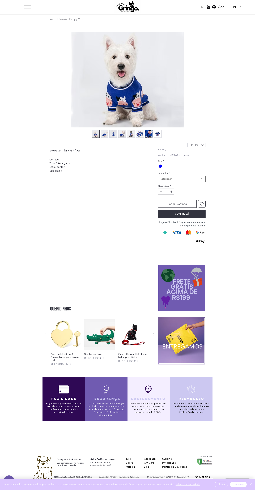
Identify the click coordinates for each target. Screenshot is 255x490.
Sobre (129, 462)
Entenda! (72, 465)
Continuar (238, 484)
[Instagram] (199, 476)
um (101, 462)
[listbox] (196, 145)
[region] (181, 342)
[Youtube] (206, 476)
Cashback (150, 458)
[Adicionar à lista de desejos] (202, 204)
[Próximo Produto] (154, 334)
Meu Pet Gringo (64, 477)
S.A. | (72, 477)
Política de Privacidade (188, 484)
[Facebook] (203, 476)
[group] (99, 342)
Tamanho (164, 172)
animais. (64, 465)
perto (100, 465)
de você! (107, 465)
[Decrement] (161, 191)
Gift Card (149, 462)
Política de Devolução (174, 466)
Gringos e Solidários (69, 459)
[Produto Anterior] (45, 334)
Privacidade (169, 462)
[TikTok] (209, 476)
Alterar (221, 484)
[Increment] (172, 191)
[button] (27, 7)
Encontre (94, 462)
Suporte (167, 458)
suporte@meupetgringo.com (129, 477)
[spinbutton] (166, 191)
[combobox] (182, 179)
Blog (146, 466)
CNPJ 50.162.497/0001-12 (83, 477)
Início (52, 19)
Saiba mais (55, 170)
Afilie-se (130, 466)
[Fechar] (251, 484)
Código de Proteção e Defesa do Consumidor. (109, 412)
